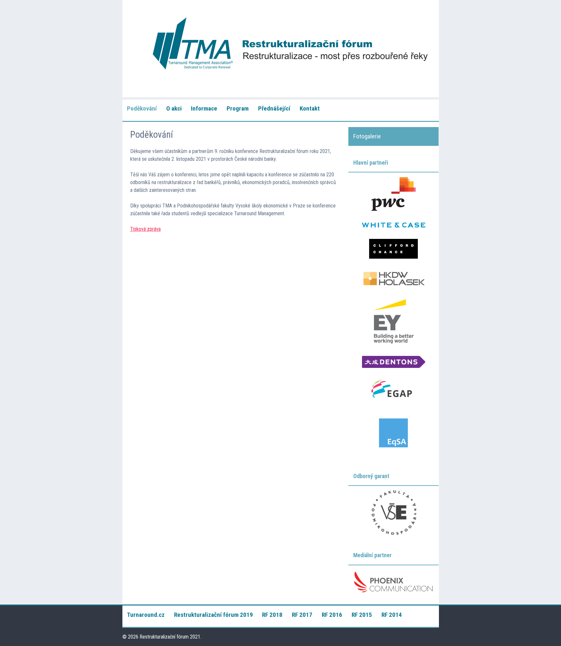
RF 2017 (302, 614)
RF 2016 (332, 614)
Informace (204, 108)
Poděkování (142, 108)
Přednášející (274, 108)
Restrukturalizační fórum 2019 (213, 614)
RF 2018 (272, 614)
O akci (174, 108)
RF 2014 (391, 614)
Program (238, 108)
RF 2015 (362, 614)
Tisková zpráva (145, 229)
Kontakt (310, 108)
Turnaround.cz (146, 614)
